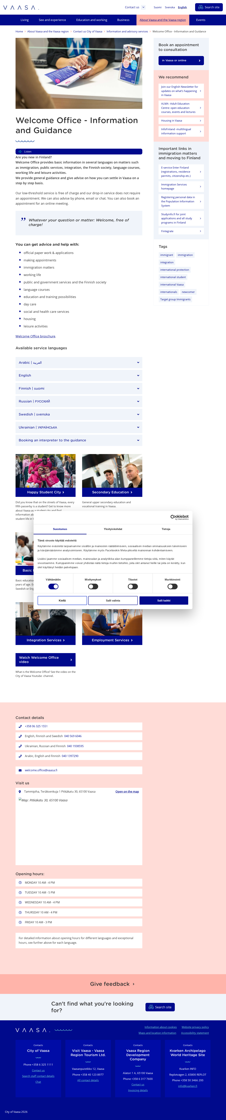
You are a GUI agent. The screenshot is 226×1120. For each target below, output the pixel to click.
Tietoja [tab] (166, 528)
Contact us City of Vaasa (87, 31)
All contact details (88, 1080)
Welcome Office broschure (35, 336)
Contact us (132, 7)
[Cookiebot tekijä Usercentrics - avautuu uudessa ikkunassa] (173, 517)
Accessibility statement (195, 1033)
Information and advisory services (127, 31)
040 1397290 (70, 756)
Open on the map (127, 791)
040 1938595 (75, 746)
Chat (38, 1082)
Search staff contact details (38, 1076)
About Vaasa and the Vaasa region (48, 31)
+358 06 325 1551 (36, 726)
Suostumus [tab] (60, 528)
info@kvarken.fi (187, 1086)
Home (19, 31)
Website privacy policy (195, 1027)
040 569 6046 (73, 736)
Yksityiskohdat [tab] (113, 528)
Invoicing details (138, 1090)
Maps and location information (157, 1033)
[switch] (93, 586)
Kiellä (62, 600)
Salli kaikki (163, 600)
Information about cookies (161, 1027)
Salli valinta (113, 600)
